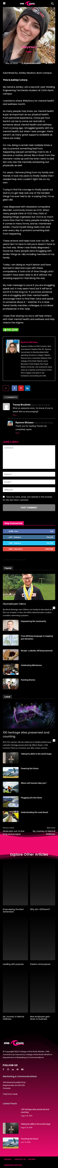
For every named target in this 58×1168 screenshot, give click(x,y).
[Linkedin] (27, 388)
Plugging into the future (31, 798)
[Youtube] (22, 1070)
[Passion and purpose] (42, 937)
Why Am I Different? (40, 909)
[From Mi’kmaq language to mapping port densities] (11, 640)
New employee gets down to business (40, 1017)
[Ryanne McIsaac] (12, 359)
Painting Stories (28, 680)
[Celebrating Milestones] (11, 669)
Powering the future (30, 768)
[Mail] (18, 1070)
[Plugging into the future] (11, 801)
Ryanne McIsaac (32, 63)
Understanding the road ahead (34, 812)
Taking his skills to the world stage (36, 754)
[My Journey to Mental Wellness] (15, 990)
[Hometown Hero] (29, 587)
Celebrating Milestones (31, 665)
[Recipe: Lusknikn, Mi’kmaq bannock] (11, 654)
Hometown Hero (14, 604)
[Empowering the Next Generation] (15, 882)
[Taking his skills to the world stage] (11, 757)
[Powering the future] (11, 772)
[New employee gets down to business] (42, 990)
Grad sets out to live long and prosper (13, 833)
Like (51, 531)
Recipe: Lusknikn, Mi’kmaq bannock (37, 651)
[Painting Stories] (11, 683)
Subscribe (49, 549)
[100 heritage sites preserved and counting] (29, 716)
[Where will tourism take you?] (11, 787)
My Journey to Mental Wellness (13, 1017)
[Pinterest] (21, 388)
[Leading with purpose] (15, 937)
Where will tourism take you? (33, 783)
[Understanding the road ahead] (11, 816)
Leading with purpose (13, 964)
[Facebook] (14, 388)
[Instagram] (8, 1070)
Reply (15, 415)
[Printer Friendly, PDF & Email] (11, 331)
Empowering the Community (33, 621)
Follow (50, 537)
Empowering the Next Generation (13, 910)
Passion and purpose (40, 964)
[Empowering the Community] (11, 625)
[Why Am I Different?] (42, 882)
